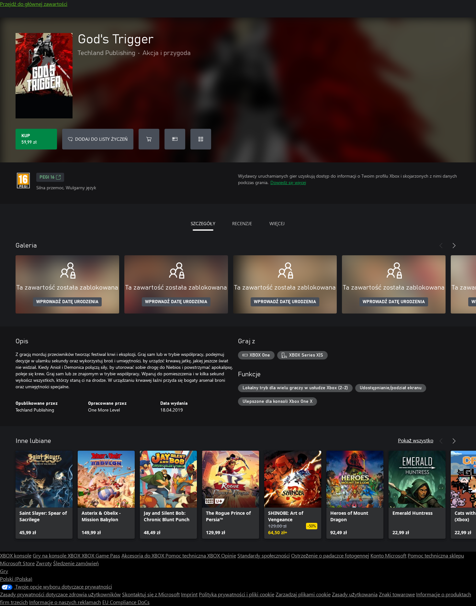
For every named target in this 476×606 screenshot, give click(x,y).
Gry (4, 570)
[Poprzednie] (441, 245)
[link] (44, 495)
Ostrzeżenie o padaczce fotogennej (330, 555)
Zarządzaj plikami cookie (303, 594)
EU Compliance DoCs (126, 602)
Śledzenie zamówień (76, 563)
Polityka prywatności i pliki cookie (236, 594)
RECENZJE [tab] (242, 223)
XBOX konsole (15, 555)
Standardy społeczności (263, 555)
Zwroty (44, 563)
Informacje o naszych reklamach (65, 602)
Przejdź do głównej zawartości (33, 3)
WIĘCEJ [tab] (277, 223)
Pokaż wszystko (415, 440)
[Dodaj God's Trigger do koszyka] (149, 139)
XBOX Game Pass (101, 555)
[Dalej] (454, 245)
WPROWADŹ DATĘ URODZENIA (67, 302)
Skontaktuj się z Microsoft (151, 594)
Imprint (189, 594)
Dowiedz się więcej (288, 182)
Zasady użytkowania (355, 594)
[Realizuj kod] (200, 139)
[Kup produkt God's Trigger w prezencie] (174, 139)
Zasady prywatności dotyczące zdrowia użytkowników (60, 594)
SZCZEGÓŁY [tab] (203, 223)
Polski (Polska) (16, 578)
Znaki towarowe (397, 594)
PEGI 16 (47, 177)
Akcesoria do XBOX (143, 555)
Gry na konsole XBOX (57, 555)
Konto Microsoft (388, 555)
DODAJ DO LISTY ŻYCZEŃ (101, 139)
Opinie (228, 555)
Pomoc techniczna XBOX (193, 555)
